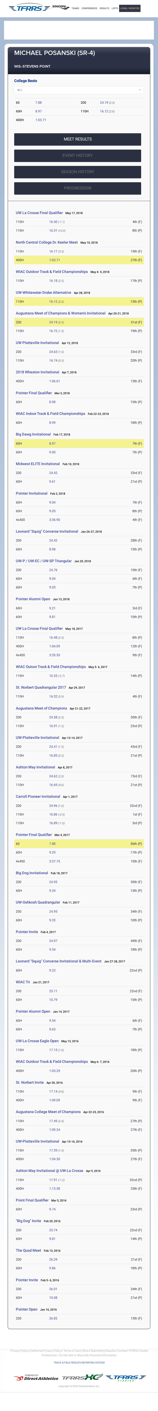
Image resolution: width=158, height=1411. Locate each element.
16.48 (53, 637)
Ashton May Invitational (35, 767)
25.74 (53, 1230)
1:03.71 (40, 120)
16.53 (53, 676)
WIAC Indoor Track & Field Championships (50, 413)
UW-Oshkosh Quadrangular (38, 902)
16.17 (53, 251)
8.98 (52, 402)
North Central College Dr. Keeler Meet (47, 242)
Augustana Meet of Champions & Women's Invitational (61, 313)
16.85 (53, 755)
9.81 (52, 617)
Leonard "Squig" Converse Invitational (47, 531)
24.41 (53, 747)
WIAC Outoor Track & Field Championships (51, 666)
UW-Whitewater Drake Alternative (43, 292)
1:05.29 (54, 1071)
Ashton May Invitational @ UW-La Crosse (49, 1170)
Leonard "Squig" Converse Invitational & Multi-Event (58, 961)
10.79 (53, 1000)
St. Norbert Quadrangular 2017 (41, 687)
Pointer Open (26, 1309)
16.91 (53, 726)
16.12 (104, 111)
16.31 (53, 230)
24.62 (53, 776)
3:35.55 (54, 655)
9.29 (52, 852)
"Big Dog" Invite (28, 1221)
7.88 (38, 103)
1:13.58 (54, 1189)
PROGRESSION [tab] (77, 188)
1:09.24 (54, 1130)
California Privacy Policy (45, 1350)
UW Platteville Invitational (37, 343)
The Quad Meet (28, 1250)
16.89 (53, 823)
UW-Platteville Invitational (37, 737)
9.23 (52, 970)
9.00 (52, 452)
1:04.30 (54, 1159)
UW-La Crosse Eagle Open (37, 1041)
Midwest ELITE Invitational (38, 464)
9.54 (52, 949)
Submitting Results (103, 1350)
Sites (85, 1350)
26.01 (53, 1289)
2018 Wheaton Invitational (37, 372)
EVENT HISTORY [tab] (78, 155)
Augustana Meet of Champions (41, 708)
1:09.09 (54, 1100)
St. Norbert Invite (30, 1082)
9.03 (52, 587)
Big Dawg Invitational (33, 434)
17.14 (53, 1091)
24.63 (53, 352)
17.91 (53, 1180)
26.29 (53, 1259)
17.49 (53, 1121)
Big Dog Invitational (32, 873)
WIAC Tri (23, 982)
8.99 (52, 423)
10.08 (53, 1298)
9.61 (52, 481)
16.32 (53, 696)
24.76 (53, 570)
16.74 (53, 360)
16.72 (53, 331)
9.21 (52, 608)
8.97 (38, 111)
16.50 (53, 222)
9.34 (52, 891)
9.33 (52, 920)
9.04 (52, 502)
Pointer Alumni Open (33, 599)
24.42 (53, 473)
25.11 (53, 991)
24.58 (53, 717)
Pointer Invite (27, 932)
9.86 (52, 1268)
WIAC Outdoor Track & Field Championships (52, 271)
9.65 (52, 1029)
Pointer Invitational (32, 493)
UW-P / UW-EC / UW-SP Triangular (44, 561)
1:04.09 (54, 646)
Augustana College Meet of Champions (48, 1112)
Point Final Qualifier (32, 1200)
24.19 (104, 103)
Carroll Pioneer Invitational (38, 796)
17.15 (53, 1050)
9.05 (52, 511)
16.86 (53, 814)
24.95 (53, 882)
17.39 (53, 1150)
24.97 (53, 941)
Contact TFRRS (127, 1350)
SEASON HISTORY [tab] (77, 171)
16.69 (53, 785)
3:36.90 (54, 520)
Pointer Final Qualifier (34, 393)
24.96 (53, 806)
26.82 (53, 1318)
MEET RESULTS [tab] (78, 139)
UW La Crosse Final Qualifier (39, 213)
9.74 (52, 1209)
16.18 (53, 281)
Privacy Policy (19, 1350)
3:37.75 (54, 861)
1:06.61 (54, 381)
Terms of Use (71, 1350)
